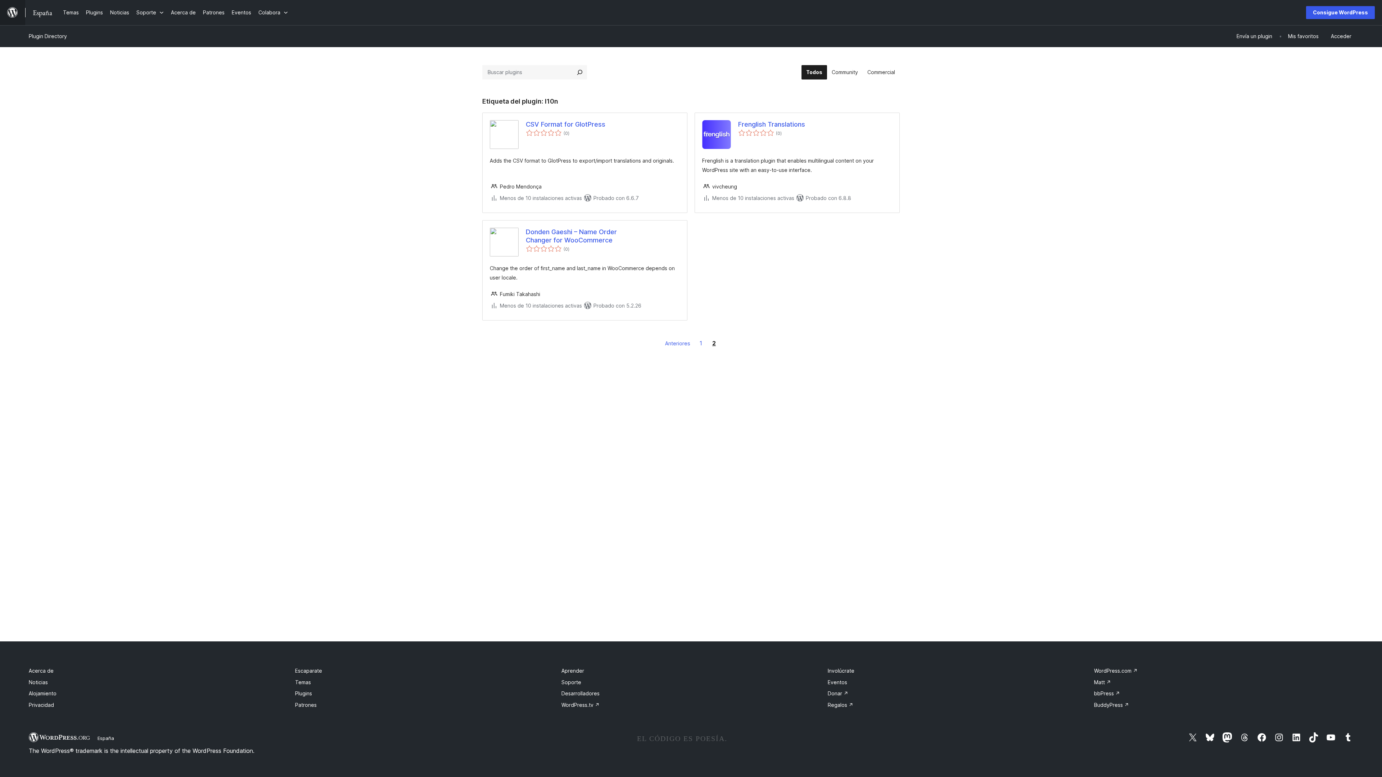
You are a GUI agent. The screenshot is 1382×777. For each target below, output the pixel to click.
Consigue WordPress (1340, 12)
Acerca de (41, 671)
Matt (1102, 682)
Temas (303, 682)
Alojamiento (43, 693)
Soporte (571, 682)
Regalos (840, 705)
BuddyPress (1111, 705)
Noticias (38, 682)
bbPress (1107, 693)
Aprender (572, 671)
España (106, 738)
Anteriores (677, 343)
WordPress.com (1116, 671)
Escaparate (308, 671)
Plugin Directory (48, 36)
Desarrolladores (580, 693)
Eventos (837, 682)
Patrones (306, 705)
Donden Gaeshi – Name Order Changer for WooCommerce (571, 236)
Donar (838, 693)
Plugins (303, 693)
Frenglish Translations (771, 124)
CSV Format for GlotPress (565, 124)
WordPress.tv (580, 705)
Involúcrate (841, 671)
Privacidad (41, 705)
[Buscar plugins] (580, 72)
